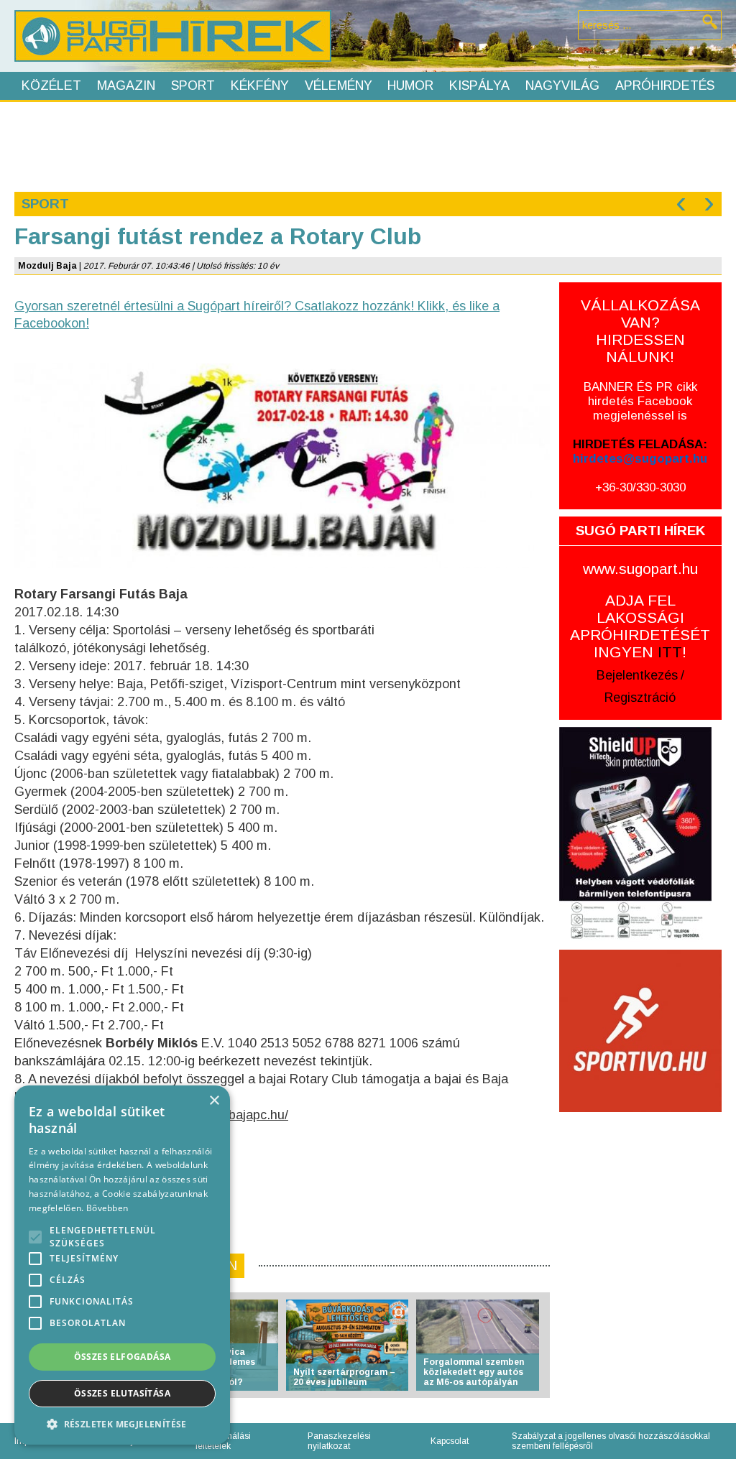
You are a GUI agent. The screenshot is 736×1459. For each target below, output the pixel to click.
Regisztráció (640, 697)
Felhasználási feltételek (223, 1441)
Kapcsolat (450, 1441)
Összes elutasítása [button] (122, 1393)
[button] (122, 1423)
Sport (193, 85)
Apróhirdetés (664, 85)
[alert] (122, 1265)
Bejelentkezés (637, 675)
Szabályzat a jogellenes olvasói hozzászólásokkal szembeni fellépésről (611, 1441)
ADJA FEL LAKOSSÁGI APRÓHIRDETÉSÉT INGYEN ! (640, 626)
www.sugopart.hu (640, 568)
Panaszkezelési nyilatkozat (339, 1441)
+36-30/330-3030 (640, 487)
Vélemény (338, 85)
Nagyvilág (562, 85)
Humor (410, 85)
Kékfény (260, 85)
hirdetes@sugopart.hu (640, 459)
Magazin (126, 85)
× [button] (213, 1101)
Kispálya (479, 85)
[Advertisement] (367, 145)
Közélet (51, 85)
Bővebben (107, 1208)
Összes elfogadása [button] (122, 1357)
